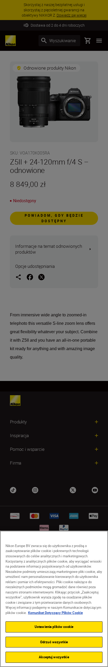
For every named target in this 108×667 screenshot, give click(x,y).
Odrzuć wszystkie (54, 642)
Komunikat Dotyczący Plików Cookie (55, 612)
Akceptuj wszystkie (54, 657)
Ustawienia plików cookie (54, 626)
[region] (54, 599)
